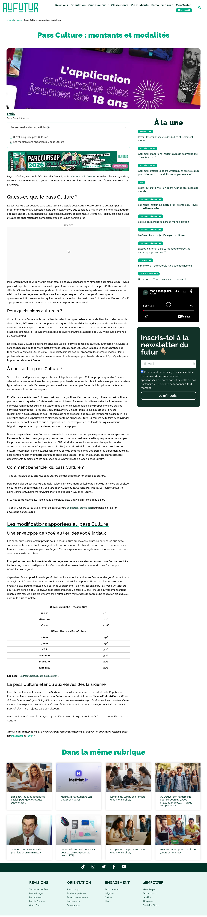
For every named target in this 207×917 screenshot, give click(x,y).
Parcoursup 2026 (162, 5)
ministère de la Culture (82, 176)
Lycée (19, 20)
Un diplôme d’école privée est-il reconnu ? (162, 279)
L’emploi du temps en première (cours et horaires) (127, 798)
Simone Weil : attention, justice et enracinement (165, 265)
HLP (141, 182)
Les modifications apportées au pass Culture (39, 141)
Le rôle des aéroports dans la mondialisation (163, 221)
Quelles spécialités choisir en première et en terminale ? (27, 851)
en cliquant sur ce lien (79, 507)
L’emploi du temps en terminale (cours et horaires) (178, 851)
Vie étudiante (140, 5)
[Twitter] (104, 867)
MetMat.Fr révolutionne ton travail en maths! (76, 798)
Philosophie (145, 131)
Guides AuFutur (98, 5)
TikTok (29, 735)
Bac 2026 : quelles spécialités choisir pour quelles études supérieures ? (28, 799)
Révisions (61, 5)
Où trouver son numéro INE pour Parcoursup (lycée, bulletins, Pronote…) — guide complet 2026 (176, 801)
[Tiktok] (83, 867)
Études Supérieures (149, 274)
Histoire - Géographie (150, 199)
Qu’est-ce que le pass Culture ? (31, 137)
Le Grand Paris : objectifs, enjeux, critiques (161, 235)
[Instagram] (93, 867)
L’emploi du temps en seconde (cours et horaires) (127, 851)
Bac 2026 (184, 10)
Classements (119, 5)
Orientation (78, 5)
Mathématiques (147, 148)
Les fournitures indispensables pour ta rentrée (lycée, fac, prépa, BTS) (78, 852)
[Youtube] (124, 867)
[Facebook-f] (114, 867)
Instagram (17, 735)
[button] (199, 7)
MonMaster (183, 5)
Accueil (10, 20)
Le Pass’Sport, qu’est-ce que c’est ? (40, 675)
